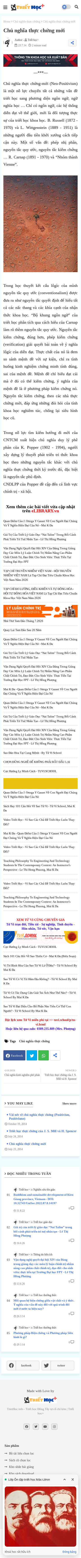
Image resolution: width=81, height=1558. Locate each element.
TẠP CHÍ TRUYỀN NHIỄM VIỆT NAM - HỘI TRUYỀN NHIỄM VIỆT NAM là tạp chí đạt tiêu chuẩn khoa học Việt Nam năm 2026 (39, 575)
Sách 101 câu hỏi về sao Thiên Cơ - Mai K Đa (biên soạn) (39, 956)
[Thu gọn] (64, 1479)
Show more (69, 1103)
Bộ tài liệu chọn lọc (21, 1453)
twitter (61, 1365)
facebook (26, 1365)
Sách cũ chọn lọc (20, 1460)
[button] (76, 6)
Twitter (32, 1055)
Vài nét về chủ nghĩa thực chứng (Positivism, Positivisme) (39, 1116)
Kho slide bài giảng (21, 1467)
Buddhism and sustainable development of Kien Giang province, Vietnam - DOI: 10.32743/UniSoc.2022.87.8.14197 (43, 1199)
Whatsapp (43, 1055)
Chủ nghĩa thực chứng (26, 21)
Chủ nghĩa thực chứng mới (27, 1144)
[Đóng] (72, 1479)
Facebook (17, 1055)
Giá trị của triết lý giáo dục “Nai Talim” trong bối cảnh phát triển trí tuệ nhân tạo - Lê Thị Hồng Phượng (43, 1231)
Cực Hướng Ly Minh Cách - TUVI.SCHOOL (30, 771)
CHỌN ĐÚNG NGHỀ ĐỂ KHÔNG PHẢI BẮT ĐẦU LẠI (36, 762)
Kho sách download (21, 1473)
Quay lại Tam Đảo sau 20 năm (22, 630)
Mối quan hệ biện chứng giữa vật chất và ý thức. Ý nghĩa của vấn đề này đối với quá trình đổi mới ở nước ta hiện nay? (44, 1304)
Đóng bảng (69, 1552)
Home (7, 21)
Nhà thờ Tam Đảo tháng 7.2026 (23, 621)
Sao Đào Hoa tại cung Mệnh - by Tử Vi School (32, 752)
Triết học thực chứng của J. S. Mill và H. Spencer (42, 1131)
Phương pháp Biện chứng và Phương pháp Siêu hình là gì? (43, 1335)
